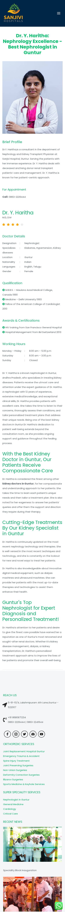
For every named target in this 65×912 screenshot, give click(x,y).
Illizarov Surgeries (13, 779)
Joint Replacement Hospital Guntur (24, 751)
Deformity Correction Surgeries (21, 774)
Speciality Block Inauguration (20, 870)
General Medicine (13, 804)
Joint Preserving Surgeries (18, 765)
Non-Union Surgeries (15, 770)
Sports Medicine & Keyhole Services (24, 784)
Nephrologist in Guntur (16, 799)
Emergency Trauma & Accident (21, 756)
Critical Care (10, 813)
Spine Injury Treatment (16, 760)
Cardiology (9, 809)
